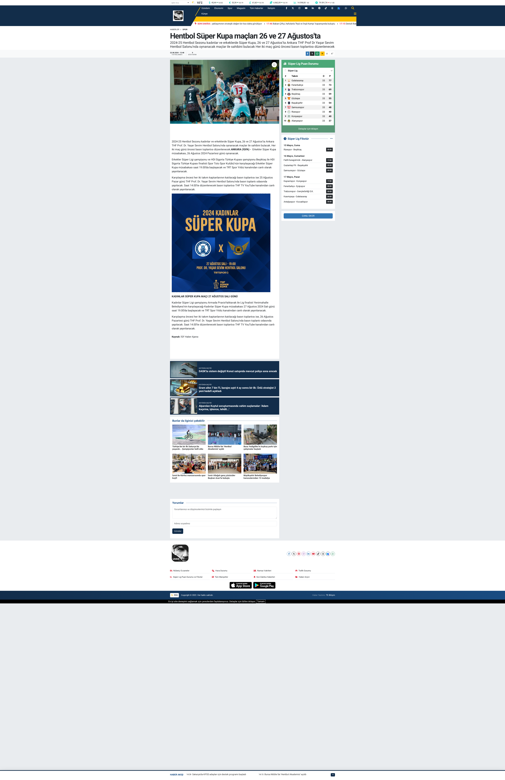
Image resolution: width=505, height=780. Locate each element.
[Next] (328, 554)
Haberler (174, 29)
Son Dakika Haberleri (265, 577)
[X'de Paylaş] (312, 54)
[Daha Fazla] (322, 54)
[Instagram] (303, 554)
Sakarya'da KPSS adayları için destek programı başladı (219, 774)
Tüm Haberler (256, 8)
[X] (294, 554)
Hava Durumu (221, 570)
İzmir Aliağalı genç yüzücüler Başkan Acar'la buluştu (221, 476)
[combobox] (180, 3)
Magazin (241, 8)
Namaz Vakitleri (264, 570)
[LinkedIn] (308, 554)
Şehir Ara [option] (175, 3)
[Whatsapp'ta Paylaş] (317, 54)
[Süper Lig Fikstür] (331, 138)
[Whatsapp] (333, 554)
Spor (230, 8)
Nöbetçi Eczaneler (181, 570)
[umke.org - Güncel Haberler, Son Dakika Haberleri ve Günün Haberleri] (178, 15)
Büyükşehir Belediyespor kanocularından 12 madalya (257, 476)
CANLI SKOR (308, 215)
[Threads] (323, 554)
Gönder (177, 531)
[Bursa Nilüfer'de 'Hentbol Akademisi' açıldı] (224, 434)
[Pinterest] (299, 554)
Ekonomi (218, 8)
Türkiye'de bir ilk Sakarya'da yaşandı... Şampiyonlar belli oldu (187, 447)
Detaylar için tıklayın (308, 128)
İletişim (271, 8)
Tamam (261, 601)
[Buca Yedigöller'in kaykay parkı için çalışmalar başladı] (260, 434)
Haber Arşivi (304, 577)
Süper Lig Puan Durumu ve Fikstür (188, 577)
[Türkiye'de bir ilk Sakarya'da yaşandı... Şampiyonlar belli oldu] (189, 434)
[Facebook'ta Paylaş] (307, 54)
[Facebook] (289, 554)
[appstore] (241, 585)
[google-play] (264, 585)
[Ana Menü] (354, 14)
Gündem (205, 8)
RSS (176, 595)
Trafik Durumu (305, 570)
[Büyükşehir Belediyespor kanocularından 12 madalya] (260, 463)
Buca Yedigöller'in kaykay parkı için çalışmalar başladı (260, 447)
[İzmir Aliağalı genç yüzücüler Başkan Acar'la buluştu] (224, 463)
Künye (204, 13)
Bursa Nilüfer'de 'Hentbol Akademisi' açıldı (219, 447)
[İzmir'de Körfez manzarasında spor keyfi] (189, 463)
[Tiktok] (318, 554)
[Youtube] (313, 554)
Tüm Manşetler (221, 577)
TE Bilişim (330, 595)
